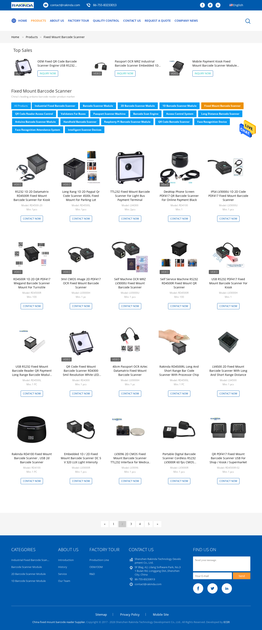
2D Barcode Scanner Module (138, 106)
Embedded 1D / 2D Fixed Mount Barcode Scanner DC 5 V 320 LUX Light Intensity (81, 458)
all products (21, 106)
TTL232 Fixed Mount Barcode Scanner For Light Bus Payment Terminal (130, 196)
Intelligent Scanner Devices (84, 129)
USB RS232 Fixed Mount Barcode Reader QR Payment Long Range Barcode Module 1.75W (32, 373)
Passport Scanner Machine (109, 114)
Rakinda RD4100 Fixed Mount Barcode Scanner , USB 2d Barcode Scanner (32, 458)
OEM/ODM (96, 567)
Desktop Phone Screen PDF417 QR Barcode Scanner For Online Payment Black (179, 196)
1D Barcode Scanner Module (179, 106)
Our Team (64, 581)
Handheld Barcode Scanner (79, 122)
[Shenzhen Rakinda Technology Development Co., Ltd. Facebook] (203, 5)
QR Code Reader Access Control (34, 114)
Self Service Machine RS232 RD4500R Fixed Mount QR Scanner (179, 283)
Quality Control (106, 21)
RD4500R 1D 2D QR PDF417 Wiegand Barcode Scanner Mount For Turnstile (31, 283)
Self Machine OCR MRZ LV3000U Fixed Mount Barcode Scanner (130, 283)
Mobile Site (161, 614)
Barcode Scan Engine (145, 114)
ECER (227, 622)
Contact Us (132, 21)
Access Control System (179, 114)
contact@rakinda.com (65, 5)
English (238, 5)
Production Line (99, 560)
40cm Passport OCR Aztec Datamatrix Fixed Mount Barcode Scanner (130, 371)
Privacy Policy (130, 614)
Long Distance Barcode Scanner (220, 114)
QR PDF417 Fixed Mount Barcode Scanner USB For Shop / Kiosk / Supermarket (228, 458)
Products (38, 21)
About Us (57, 21)
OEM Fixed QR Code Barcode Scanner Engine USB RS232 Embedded (57, 65)
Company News (186, 21)
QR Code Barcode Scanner (174, 122)
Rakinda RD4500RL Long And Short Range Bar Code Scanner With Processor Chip (179, 371)
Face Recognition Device (212, 122)
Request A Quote (158, 21)
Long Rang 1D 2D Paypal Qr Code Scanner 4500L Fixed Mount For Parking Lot (81, 196)
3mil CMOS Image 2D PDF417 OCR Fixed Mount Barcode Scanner (81, 283)
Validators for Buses (73, 114)
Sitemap (101, 614)
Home (22, 21)
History (62, 567)
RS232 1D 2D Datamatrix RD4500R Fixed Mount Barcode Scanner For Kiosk (32, 196)
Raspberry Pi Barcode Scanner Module (127, 122)
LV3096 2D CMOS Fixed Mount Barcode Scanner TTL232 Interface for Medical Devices (130, 460)
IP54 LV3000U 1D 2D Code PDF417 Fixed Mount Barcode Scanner (228, 196)
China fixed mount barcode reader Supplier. (59, 622)
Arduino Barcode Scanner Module (35, 122)
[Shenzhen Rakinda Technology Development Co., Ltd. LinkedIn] (219, 5)
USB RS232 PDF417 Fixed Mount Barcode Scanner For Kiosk (228, 283)
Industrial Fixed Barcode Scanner (55, 106)
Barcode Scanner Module (98, 106)
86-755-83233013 (104, 5)
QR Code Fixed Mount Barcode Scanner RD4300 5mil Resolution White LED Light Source (81, 373)
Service (62, 574)
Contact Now (32, 218)
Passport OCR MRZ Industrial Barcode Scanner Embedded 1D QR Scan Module (136, 65)
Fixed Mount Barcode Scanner (64, 37)
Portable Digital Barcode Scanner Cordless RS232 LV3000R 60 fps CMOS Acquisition (179, 460)
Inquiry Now (48, 73)
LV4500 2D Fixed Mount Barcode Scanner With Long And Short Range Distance (228, 371)
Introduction (66, 560)
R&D (92, 574)
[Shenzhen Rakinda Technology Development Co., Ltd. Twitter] (211, 5)
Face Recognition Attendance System (37, 129)
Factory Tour (78, 21)
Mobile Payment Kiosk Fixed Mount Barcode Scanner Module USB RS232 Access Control (214, 65)
